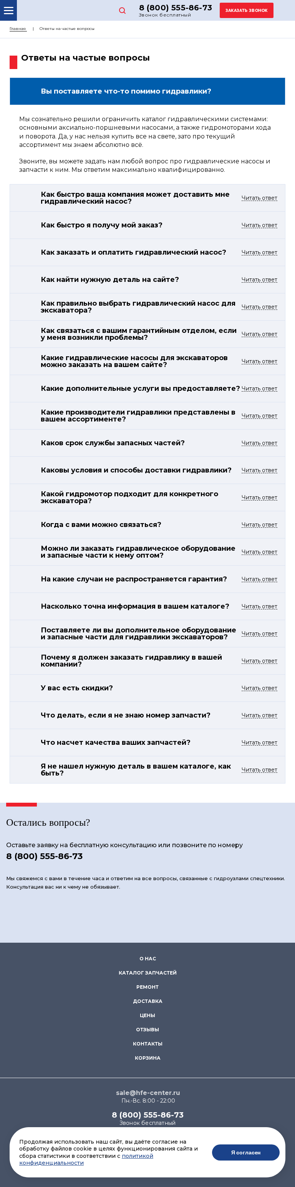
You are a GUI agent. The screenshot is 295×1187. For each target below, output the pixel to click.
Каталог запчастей (148, 973)
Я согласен (246, 1152)
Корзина (148, 1058)
